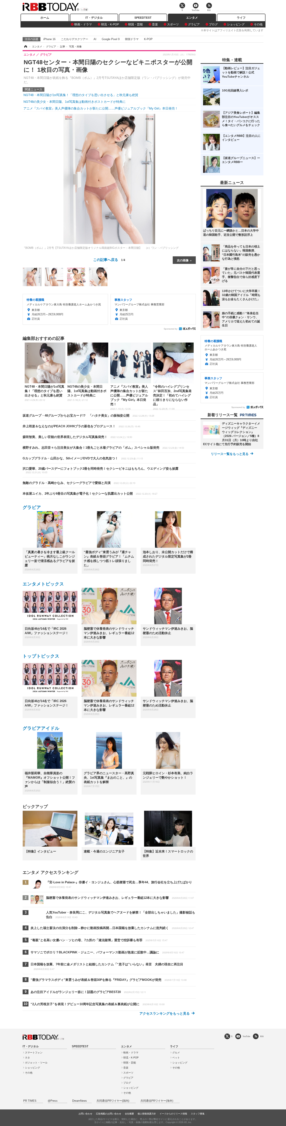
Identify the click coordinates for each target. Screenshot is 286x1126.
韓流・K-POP (110, 24)
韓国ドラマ (132, 39)
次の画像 (183, 260)
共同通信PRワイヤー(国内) (113, 1100)
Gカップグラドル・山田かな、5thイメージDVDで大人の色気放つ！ (83, 458)
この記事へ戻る (109, 259)
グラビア (194, 24)
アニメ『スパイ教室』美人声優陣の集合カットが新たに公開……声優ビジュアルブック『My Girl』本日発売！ (100, 108)
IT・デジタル (94, 17)
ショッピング (236, 24)
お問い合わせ (85, 1113)
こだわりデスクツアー (74, 39)
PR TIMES (29, 1100)
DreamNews (79, 1100)
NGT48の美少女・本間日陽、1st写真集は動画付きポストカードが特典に (74, 101)
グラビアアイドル (41, 728)
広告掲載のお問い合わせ (108, 1113)
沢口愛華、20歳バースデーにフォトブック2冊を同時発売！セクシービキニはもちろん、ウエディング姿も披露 (100, 470)
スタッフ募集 (198, 1113)
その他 (258, 24)
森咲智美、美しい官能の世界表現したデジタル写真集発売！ (77, 437)
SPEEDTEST (143, 17)
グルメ (176, 1052)
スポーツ (173, 24)
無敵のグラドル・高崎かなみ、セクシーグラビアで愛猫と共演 (79, 483)
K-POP (148, 39)
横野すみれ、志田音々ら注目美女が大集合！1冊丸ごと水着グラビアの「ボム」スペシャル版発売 (103, 447)
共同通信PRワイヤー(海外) (156, 1100)
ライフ (241, 17)
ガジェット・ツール (36, 1062)
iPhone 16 (49, 39)
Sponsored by (170, 329)
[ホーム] (25, 46)
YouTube (246, 1036)
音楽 (155, 24)
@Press (53, 1100)
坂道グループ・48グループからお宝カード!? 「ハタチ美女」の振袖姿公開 (88, 415)
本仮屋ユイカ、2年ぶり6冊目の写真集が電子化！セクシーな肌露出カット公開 (90, 493)
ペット (176, 1057)
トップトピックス (41, 656)
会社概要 (129, 1113)
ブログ (213, 24)
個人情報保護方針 (147, 1113)
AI (95, 39)
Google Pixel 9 (111, 39)
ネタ (27, 1057)
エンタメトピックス (43, 583)
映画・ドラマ (83, 24)
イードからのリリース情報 (173, 1113)
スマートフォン (34, 1052)
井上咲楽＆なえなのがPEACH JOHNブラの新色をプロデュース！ (81, 426)
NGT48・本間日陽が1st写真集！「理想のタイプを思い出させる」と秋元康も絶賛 (80, 95)
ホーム (44, 17)
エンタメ (192, 17)
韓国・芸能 (135, 24)
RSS (262, 1036)
